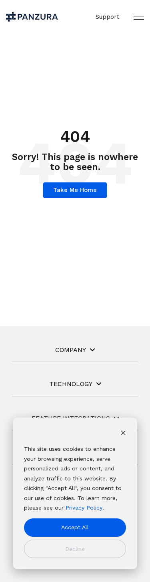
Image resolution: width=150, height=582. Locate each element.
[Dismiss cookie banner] (123, 434)
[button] (139, 16)
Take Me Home (75, 190)
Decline (75, 549)
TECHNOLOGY (70, 384)
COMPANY (70, 350)
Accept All (75, 527)
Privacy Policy (84, 507)
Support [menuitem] (107, 16)
